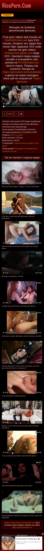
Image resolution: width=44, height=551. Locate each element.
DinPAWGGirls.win (16, 40)
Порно (19, 522)
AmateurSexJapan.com (19, 52)
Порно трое (9, 522)
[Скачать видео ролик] (21, 114)
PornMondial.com (28, 62)
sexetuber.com (29, 522)
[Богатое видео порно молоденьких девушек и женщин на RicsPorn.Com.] (16, 5)
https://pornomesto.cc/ (22, 527)
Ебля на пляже (16, 135)
